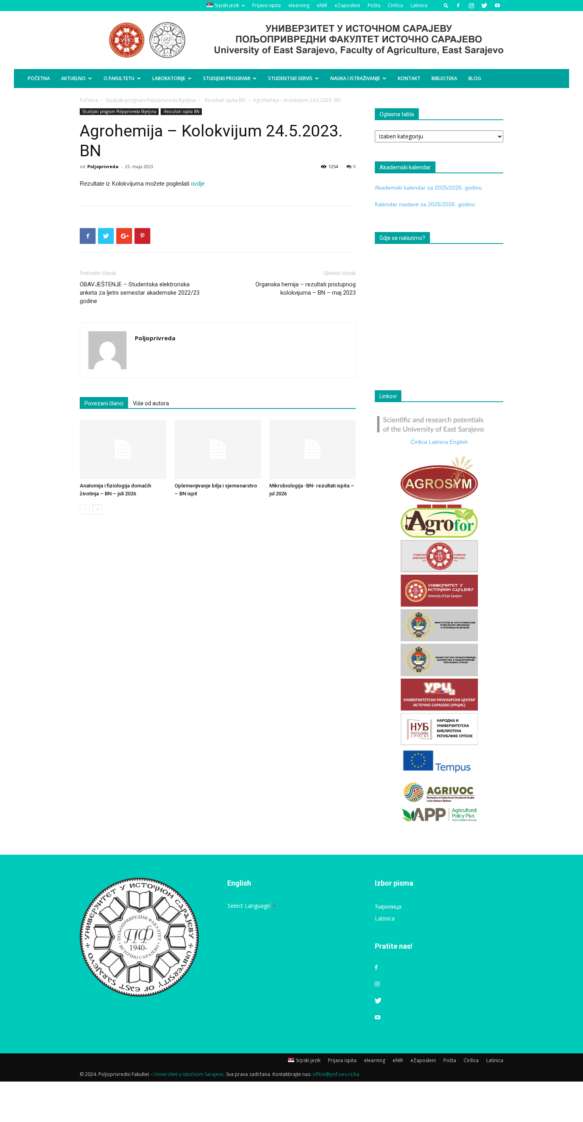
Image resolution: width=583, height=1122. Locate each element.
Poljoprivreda (103, 166)
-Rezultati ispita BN (224, 100)
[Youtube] (497, 5)
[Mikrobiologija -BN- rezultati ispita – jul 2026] (312, 449)
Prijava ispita (266, 5)
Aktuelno (73, 78)
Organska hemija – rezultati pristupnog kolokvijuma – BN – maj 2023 (305, 288)
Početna (39, 78)
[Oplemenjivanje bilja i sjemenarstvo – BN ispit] (218, 449)
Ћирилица (388, 906)
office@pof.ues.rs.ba (336, 1074)
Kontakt (409, 78)
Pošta (374, 5)
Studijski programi (226, 78)
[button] (446, 5)
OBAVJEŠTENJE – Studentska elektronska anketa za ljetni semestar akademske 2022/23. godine (140, 293)
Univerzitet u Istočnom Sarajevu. (189, 1074)
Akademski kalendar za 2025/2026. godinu (428, 187)
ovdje (198, 183)
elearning (298, 5)
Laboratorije (168, 78)
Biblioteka (444, 78)
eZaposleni (347, 5)
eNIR (322, 5)
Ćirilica (395, 5)
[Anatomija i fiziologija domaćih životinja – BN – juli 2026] (123, 449)
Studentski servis (290, 78)
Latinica (419, 5)
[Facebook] (458, 5)
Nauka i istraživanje (355, 78)
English (459, 442)
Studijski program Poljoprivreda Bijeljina (150, 100)
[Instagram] (471, 5)
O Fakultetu (119, 78)
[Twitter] (484, 5)
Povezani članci (103, 403)
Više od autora (151, 403)
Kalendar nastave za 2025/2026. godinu (425, 204)
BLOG (474, 78)
